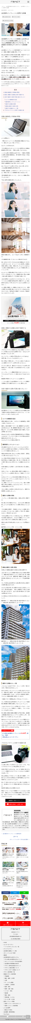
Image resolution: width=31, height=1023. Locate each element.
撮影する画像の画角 (10, 104)
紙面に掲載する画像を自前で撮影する (14, 94)
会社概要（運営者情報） (10, 1012)
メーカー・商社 (8, 990)
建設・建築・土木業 (9, 978)
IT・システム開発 (9, 982)
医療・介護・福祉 (9, 988)
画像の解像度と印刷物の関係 (11, 92)
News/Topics (6, 1014)
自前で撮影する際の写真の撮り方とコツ (14, 97)
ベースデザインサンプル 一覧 (12, 946)
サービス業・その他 (9, 999)
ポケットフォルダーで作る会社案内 (13, 961)
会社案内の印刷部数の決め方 (12, 963)
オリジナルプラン (8, 948)
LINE (24, 892)
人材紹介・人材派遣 (9, 984)
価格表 (5, 955)
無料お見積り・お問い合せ (16, 804)
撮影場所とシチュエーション (12, 101)
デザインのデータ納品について (12, 969)
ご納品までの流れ (8, 1009)
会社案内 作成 (7, 16)
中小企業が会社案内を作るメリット (13, 959)
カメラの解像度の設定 (11, 99)
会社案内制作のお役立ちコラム (11, 957)
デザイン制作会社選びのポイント (13, 965)
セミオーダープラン (8, 944)
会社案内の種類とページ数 (10, 951)
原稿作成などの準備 (8, 20)
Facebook (5, 892)
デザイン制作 (17, 16)
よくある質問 (7, 1007)
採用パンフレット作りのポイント (13, 1003)
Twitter (15, 892)
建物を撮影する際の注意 (11, 106)
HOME (5, 942)
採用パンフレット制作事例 (11, 1005)
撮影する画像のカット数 (11, 108)
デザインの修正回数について (12, 967)
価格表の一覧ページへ (14, 800)
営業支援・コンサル (9, 997)
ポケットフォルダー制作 (10, 953)
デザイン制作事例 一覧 (9, 972)
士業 (6, 980)
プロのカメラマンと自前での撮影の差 (14, 110)
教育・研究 (7, 986)
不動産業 (7, 976)
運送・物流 (7, 995)
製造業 (6, 993)
